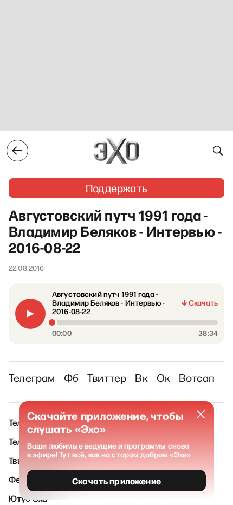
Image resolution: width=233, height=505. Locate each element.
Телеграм (32, 378)
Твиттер (106, 378)
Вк (141, 378)
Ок (163, 378)
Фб (71, 378)
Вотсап (197, 378)
